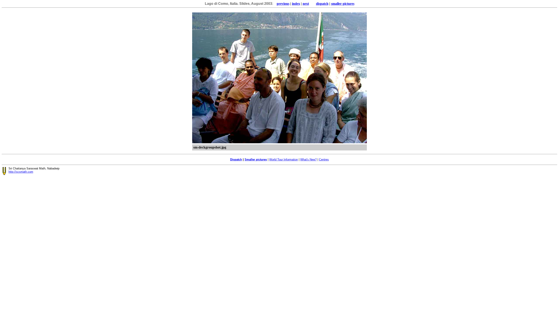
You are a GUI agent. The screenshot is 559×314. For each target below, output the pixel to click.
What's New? (308, 159)
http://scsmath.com (21, 171)
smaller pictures (342, 3)
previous (283, 3)
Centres (324, 159)
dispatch (322, 3)
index (296, 3)
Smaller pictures (256, 159)
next (306, 3)
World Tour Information (283, 159)
